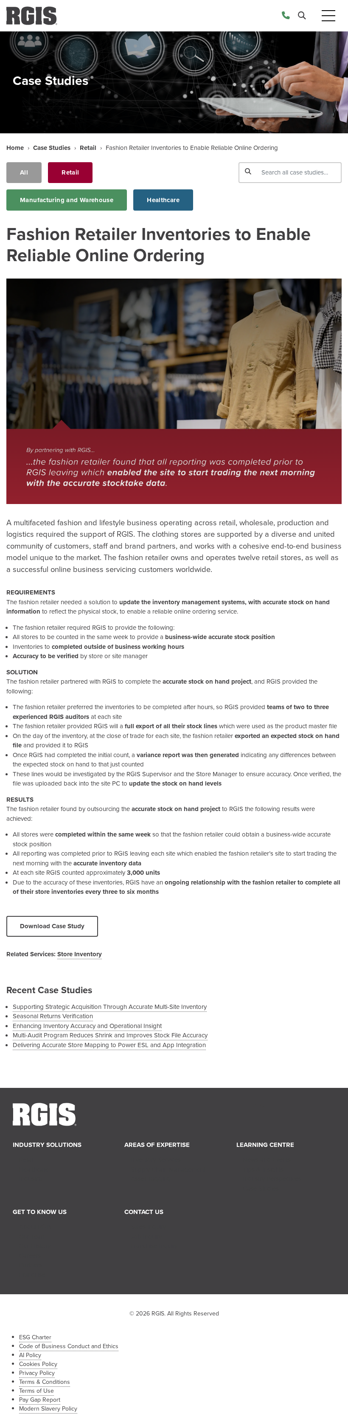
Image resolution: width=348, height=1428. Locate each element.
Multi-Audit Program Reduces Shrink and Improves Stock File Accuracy (110, 1035)
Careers (30, 1255)
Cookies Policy (38, 1364)
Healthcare (163, 200)
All (24, 172)
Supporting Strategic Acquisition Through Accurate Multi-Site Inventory (110, 1006)
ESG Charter (35, 1337)
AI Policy (30, 1355)
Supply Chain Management (168, 1169)
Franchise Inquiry (154, 1246)
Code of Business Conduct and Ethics (68, 1346)
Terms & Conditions (44, 1381)
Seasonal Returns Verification (53, 1016)
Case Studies (51, 147)
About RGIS (35, 1226)
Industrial (31, 1178)
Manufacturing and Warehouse (66, 200)
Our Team (32, 1236)
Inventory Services (156, 1159)
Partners (30, 1265)
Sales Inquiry (148, 1226)
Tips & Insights (263, 1169)
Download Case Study (52, 926)
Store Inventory (79, 954)
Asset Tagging (151, 1178)
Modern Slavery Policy (48, 1408)
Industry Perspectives (272, 1178)
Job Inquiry (146, 1236)
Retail (88, 147)
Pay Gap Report (39, 1399)
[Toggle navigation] (328, 15)
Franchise (32, 1274)
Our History (35, 1246)
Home (15, 147)
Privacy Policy (37, 1373)
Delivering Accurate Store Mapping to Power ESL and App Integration (109, 1045)
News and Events (267, 1159)
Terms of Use (36, 1390)
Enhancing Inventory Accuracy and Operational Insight (87, 1026)
